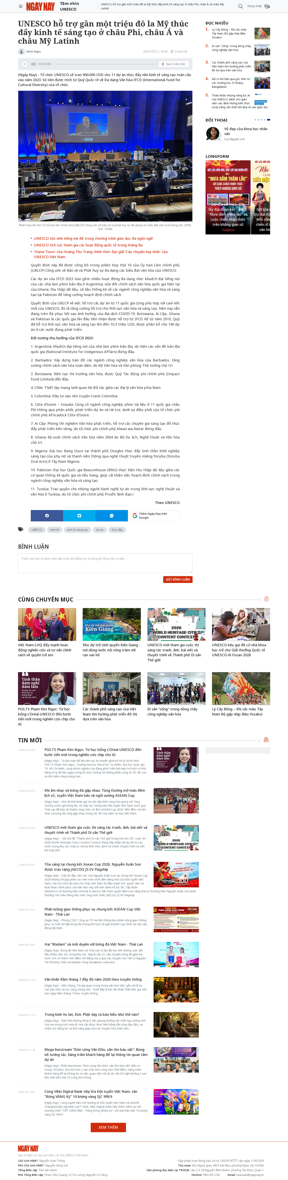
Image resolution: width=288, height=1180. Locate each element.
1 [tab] (256, 120)
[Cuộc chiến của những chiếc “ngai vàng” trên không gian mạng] (213, 134)
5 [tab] (269, 120)
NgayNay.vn (40, 6)
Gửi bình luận (178, 579)
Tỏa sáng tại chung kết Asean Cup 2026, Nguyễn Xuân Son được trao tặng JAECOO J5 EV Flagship (92, 867)
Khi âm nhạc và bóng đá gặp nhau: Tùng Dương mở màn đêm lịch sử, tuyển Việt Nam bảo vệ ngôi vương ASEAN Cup (94, 793)
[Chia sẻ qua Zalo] (111, 515)
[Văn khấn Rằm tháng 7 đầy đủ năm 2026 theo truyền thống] (176, 989)
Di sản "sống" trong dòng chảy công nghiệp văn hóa (231, 48)
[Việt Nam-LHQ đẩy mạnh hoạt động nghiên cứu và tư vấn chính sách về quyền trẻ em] (47, 624)
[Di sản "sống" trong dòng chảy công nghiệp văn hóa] (262, 50)
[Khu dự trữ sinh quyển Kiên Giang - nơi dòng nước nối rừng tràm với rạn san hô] (112, 624)
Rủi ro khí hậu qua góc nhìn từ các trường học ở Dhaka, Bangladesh (231, 83)
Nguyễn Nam (232, 143)
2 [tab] (260, 120)
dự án (99, 530)
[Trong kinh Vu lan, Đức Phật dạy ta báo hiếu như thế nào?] (176, 1024)
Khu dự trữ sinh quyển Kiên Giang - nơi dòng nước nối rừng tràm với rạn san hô (111, 650)
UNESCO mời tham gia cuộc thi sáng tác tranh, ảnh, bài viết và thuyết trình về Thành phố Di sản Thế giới (174, 652)
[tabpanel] (238, 136)
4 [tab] (266, 120)
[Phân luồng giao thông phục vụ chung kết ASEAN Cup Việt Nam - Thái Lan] (176, 919)
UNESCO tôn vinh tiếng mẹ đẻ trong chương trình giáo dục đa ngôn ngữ (93, 238)
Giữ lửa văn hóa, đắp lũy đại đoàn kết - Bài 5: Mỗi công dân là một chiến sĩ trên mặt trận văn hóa (228, 219)
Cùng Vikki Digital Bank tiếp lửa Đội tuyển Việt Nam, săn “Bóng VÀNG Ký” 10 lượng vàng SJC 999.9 (90, 1094)
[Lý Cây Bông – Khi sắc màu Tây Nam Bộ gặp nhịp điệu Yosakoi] (262, 33)
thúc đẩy (117, 530)
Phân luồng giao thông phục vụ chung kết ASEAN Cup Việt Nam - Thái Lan (92, 912)
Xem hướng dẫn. (169, 533)
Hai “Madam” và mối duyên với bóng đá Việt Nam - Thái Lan (93, 944)
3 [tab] (263, 120)
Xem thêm (108, 1127)
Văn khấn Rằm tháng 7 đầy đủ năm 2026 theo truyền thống (93, 979)
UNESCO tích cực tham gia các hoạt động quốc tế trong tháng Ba (88, 245)
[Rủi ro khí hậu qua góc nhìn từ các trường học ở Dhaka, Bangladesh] (262, 83)
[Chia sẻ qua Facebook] (47, 515)
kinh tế (55, 530)
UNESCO (37, 530)
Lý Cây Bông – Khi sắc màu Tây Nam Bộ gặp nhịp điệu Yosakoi (229, 33)
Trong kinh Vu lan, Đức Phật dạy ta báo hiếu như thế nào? (91, 1014)
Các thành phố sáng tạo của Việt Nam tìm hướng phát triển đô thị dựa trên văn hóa (231, 66)
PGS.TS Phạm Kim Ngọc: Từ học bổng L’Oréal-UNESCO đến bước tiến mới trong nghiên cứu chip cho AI (46, 716)
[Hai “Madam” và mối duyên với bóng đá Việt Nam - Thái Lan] (176, 954)
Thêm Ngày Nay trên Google (153, 515)
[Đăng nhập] (267, 6)
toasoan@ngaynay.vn (250, 1175)
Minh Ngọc (33, 51)
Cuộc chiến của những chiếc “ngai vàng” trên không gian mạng (247, 133)
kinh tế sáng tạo (77, 530)
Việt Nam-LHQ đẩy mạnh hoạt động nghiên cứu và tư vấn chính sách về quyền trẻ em (44, 650)
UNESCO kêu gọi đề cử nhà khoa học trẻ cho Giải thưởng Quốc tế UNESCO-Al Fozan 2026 (239, 650)
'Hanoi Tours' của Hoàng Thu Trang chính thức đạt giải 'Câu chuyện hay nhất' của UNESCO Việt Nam (101, 254)
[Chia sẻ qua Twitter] (79, 515)
